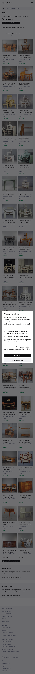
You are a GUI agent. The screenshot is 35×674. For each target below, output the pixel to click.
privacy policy (24, 347)
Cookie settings (17, 360)
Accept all (17, 355)
